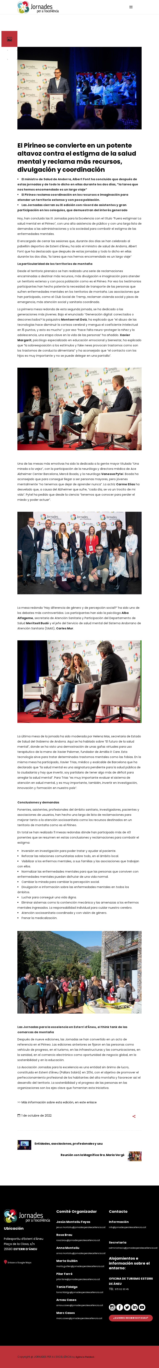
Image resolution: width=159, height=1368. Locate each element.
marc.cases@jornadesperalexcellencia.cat (79, 1318)
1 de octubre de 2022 (37, 1115)
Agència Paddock (85, 1357)
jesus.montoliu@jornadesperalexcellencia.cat (81, 1227)
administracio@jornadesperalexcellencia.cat (133, 1248)
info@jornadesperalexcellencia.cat (127, 1227)
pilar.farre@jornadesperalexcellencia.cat (78, 1279)
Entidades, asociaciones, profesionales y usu (69, 1144)
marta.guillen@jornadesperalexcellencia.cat (80, 1266)
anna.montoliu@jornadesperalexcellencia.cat (81, 1253)
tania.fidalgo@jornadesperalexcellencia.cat (79, 1292)
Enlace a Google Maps (19, 1262)
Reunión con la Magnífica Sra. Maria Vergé (92, 1155)
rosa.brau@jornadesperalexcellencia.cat (78, 1240)
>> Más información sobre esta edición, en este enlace (57, 1102)
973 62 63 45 (122, 1289)
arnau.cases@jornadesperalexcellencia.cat (79, 1305)
